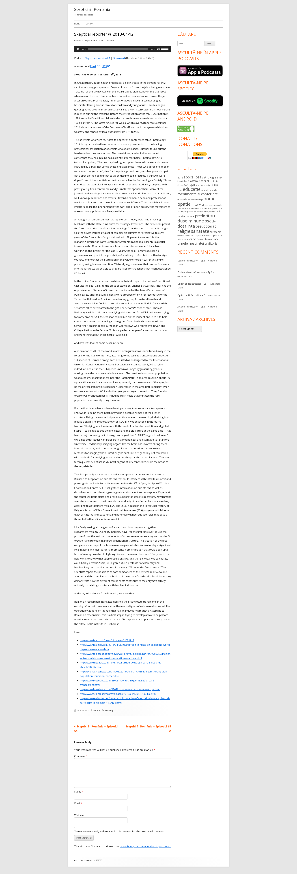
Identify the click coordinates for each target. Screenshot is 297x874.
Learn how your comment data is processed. (145, 846)
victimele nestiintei (197, 241)
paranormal (206, 208)
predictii (202, 215)
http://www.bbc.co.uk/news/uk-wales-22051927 (107, 640)
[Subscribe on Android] (185, 128)
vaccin (194, 239)
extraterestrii (193, 200)
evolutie (182, 199)
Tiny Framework (87, 860)
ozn (199, 208)
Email (95, 66)
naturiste (186, 208)
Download (119, 58)
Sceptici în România (92, 9)
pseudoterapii (207, 226)
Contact (90, 23)
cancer (204, 181)
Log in (98, 860)
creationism (206, 185)
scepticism (200, 235)
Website (79, 815)
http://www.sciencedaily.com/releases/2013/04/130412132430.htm (118, 694)
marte (211, 205)
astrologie (209, 177)
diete (215, 185)
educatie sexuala (209, 190)
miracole (218, 205)
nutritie (194, 208)
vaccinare (205, 239)
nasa (179, 208)
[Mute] (158, 49)
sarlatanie (215, 232)
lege (206, 205)
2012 (180, 177)
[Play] (78, 49)
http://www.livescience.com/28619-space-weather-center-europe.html (120, 689)
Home (77, 23)
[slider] (165, 49)
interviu (197, 204)
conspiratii (192, 184)
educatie (191, 189)
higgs (201, 200)
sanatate (200, 231)
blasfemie (194, 181)
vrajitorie (211, 244)
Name (78, 791)
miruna (77, 40)
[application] (122, 49)
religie (183, 231)
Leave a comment (106, 40)
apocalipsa (192, 177)
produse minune (197, 218)
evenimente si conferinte (197, 193)
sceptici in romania (185, 236)
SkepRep (109, 710)
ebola (179, 190)
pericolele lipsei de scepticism (201, 211)
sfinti (208, 236)
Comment (81, 756)
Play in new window (97, 58)
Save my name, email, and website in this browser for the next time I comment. (119, 831)
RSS (106, 66)
